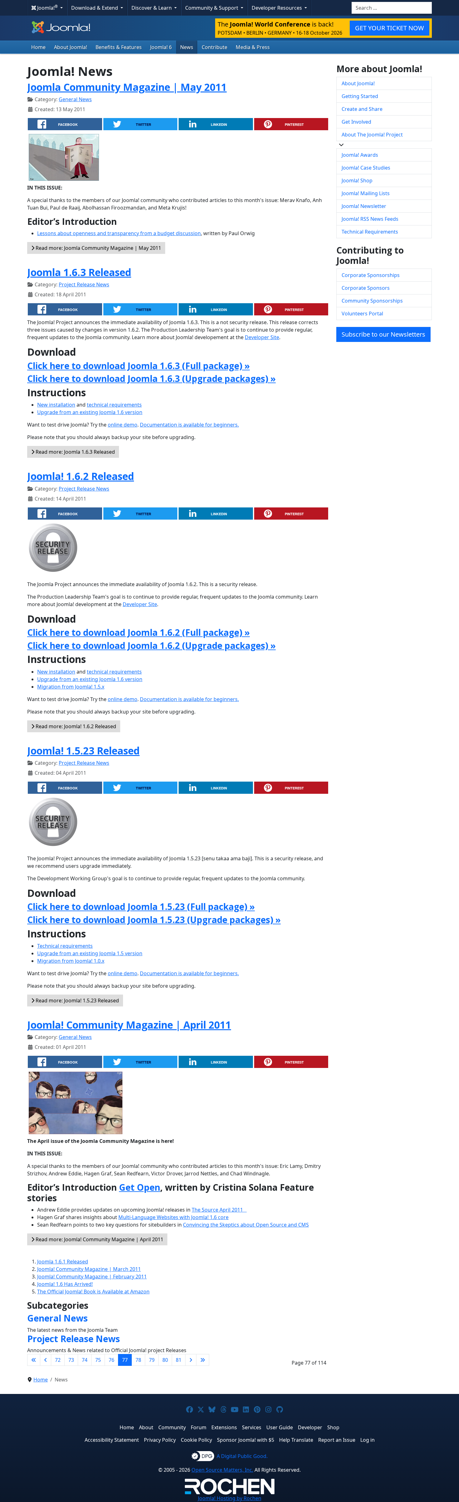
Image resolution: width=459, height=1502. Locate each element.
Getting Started (360, 96)
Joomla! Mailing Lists (366, 193)
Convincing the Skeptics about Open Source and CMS (246, 1224)
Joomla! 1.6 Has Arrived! (65, 1284)
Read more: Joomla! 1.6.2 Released (75, 726)
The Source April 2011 (219, 1209)
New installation (56, 404)
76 (111, 1359)
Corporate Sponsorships (371, 275)
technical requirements (114, 404)
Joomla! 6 (161, 47)
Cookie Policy (196, 1439)
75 (98, 1359)
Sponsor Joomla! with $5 (245, 1439)
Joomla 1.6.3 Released (79, 272)
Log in (367, 1439)
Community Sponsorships (372, 300)
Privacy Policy (160, 1439)
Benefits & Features (119, 47)
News (186, 47)
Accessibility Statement (112, 1439)
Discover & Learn (152, 7)
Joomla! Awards (360, 154)
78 (138, 1359)
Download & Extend (95, 7)
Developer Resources (277, 7)
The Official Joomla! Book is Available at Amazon (93, 1291)
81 (178, 1359)
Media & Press (253, 47)
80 (165, 1359)
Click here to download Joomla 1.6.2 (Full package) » (138, 632)
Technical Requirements (370, 231)
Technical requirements (65, 945)
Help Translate (296, 1439)
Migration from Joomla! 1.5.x (70, 686)
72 (58, 1359)
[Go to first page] (33, 1360)
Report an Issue (336, 1439)
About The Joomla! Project (372, 134)
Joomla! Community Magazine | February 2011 (92, 1276)
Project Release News (84, 284)
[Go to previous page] (45, 1360)
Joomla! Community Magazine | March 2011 (89, 1269)
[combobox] (392, 8)
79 (152, 1359)
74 (84, 1359)
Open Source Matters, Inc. (222, 1469)
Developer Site (262, 337)
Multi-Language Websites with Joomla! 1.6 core (173, 1217)
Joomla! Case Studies (366, 167)
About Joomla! (70, 47)
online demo (122, 424)
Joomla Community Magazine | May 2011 (127, 87)
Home (38, 47)
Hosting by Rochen (229, 1498)
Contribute (214, 47)
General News (75, 99)
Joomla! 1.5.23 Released (83, 750)
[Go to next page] (190, 1360)
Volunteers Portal (362, 313)
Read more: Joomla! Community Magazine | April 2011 (98, 1239)
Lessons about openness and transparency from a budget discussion (119, 233)
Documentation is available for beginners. (189, 424)
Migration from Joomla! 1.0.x (70, 960)
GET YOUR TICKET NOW (389, 28)
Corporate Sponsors (366, 287)
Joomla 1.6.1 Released (62, 1261)
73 (71, 1359)
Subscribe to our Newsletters (383, 334)
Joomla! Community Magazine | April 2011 (129, 1024)
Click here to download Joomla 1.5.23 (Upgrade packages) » (154, 920)
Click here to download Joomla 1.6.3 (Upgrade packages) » (151, 378)
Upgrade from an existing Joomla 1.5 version (89, 953)
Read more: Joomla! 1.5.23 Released (76, 1000)
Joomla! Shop (357, 180)
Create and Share (362, 109)
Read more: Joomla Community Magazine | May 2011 (97, 248)
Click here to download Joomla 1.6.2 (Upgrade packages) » (151, 645)
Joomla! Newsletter (364, 206)
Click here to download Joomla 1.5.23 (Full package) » (141, 906)
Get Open (139, 1187)
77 (125, 1359)
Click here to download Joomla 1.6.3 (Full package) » (138, 366)
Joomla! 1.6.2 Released (80, 476)
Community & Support (212, 7)
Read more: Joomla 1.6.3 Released (74, 451)
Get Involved (356, 121)
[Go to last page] (202, 1360)
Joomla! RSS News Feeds (370, 218)
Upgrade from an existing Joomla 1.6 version (89, 412)
